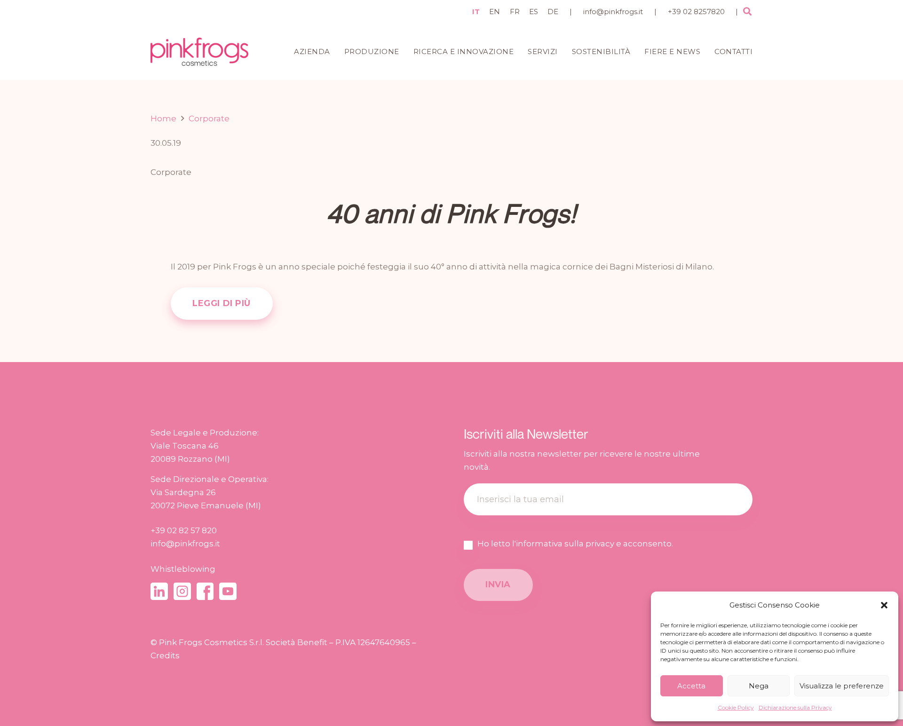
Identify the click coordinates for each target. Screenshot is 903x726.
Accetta (691, 685)
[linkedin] (159, 591)
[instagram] (182, 591)
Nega (758, 685)
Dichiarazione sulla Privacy (795, 707)
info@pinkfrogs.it (613, 11)
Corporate (170, 172)
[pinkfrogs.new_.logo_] (199, 52)
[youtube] (228, 591)
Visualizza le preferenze (842, 685)
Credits (165, 655)
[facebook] (205, 591)
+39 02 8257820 (696, 11)
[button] (884, 605)
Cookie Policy (736, 707)
